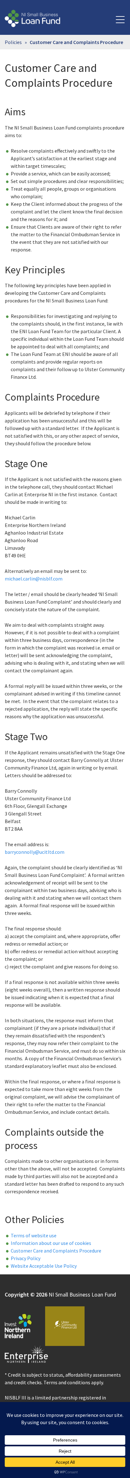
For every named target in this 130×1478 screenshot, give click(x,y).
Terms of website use (33, 1235)
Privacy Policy (25, 1258)
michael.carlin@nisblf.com (33, 578)
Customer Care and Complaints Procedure (56, 1250)
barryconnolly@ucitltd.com (34, 852)
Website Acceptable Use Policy (44, 1266)
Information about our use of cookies (51, 1243)
